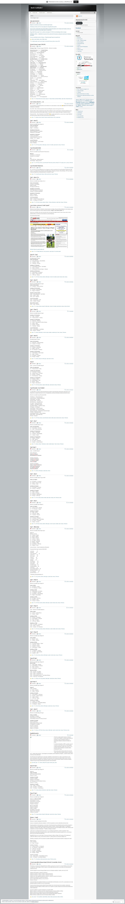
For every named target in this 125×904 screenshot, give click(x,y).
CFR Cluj (37, 144)
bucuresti (41, 41)
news (41, 39)
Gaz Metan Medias (57, 98)
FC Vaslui (50, 98)
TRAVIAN (84, 105)
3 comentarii (71, 311)
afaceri (33, 39)
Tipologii (79, 92)
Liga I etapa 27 (33, 681)
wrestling (81, 106)
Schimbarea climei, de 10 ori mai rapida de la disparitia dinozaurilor (43, 26)
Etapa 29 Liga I (33, 658)
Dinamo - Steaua (49, 202)
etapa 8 (44, 384)
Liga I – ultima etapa (34, 526)
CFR (37, 497)
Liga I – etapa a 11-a (34, 177)
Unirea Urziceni (67, 306)
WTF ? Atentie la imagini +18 (83, 89)
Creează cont (80, 111)
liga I (44, 41)
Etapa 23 (43, 814)
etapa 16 (43, 306)
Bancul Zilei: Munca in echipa (83, 93)
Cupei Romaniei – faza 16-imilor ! (37, 388)
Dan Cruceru (79, 38)
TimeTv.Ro (79, 51)
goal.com (47, 251)
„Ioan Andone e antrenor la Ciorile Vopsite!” (40, 205)
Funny (45, 251)
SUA (59, 41)
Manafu (78, 45)
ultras (60, 497)
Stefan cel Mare (60, 896)
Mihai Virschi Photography (82, 46)
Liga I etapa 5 (33, 447)
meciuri (44, 332)
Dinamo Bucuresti (39, 98)
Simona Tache (80, 49)
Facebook (78, 28)
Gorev (40, 117)
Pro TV (59, 162)
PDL (55, 117)
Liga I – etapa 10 (33, 335)
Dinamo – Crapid (34, 817)
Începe (76, 1)
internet (51, 117)
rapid (48, 41)
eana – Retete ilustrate (81, 40)
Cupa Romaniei (38, 174)
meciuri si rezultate (50, 144)
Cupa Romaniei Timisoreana (48, 162)
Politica (43, 39)
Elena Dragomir (80, 41)
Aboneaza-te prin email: (81, 19)
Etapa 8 (31, 361)
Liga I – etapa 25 (33, 709)
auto (35, 39)
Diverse (87, 101)
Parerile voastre (42, 12)
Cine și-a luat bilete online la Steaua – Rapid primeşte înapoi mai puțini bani (45, 37)
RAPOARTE (87, 103)
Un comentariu (70, 179)
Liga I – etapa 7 (33, 421)
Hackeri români (47, 117)
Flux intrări (79, 114)
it (53, 117)
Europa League (45, 98)
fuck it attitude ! (37, 8)
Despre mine (35, 12)
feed (80, 16)
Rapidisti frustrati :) (34, 733)
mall (46, 41)
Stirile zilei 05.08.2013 (34, 21)
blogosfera (88, 99)
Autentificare (79, 112)
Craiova (41, 162)
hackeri (43, 117)
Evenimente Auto (80, 43)
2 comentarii (71, 149)
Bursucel (79, 37)
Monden (38, 39)
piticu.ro (78, 48)
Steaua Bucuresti (69, 98)
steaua (56, 41)
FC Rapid (37, 251)
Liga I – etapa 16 (33, 280)
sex (76, 105)
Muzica (87, 102)
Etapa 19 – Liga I (34, 254)
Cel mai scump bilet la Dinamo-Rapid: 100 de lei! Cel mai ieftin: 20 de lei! (45, 862)
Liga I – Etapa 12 (34, 309)
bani (39, 896)
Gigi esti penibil (80, 90)
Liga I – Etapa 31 (34, 605)
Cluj (36, 576)
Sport (46, 39)
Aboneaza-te (79, 23)
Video (77, 106)
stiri (54, 497)
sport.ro (64, 162)
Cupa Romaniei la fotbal (35, 148)
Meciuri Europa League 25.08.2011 (37, 44)
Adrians (39, 46)
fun (42, 251)
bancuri (83, 99)
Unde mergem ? (90, 105)
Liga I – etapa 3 (33, 500)
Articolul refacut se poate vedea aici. (37, 249)
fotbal (53, 98)
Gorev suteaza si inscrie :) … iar (37, 101)
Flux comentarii (80, 115)
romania (60, 276)
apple (36, 41)
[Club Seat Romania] (85, 66)
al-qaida (33, 41)
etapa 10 (40, 358)
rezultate (49, 332)
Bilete (41, 896)
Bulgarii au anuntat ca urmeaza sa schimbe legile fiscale (41, 24)
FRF (46, 762)
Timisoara (63, 144)
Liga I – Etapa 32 (34, 579)
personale (33, 762)
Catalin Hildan (44, 896)
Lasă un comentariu (69, 46)
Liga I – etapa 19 (33, 120)
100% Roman (49, 12)
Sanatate (92, 103)
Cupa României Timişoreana (36, 165)
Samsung (51, 41)
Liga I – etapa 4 (33, 473)
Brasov (37, 678)
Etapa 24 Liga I (33, 765)
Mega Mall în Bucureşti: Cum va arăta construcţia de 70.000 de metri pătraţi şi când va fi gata (48, 32)
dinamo (37, 117)
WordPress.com (80, 117)
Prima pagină (30, 13)
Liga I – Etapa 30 (34, 632)
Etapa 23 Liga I (33, 793)
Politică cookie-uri (34, 901)
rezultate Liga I (54, 332)
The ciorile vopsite (57, 251)
